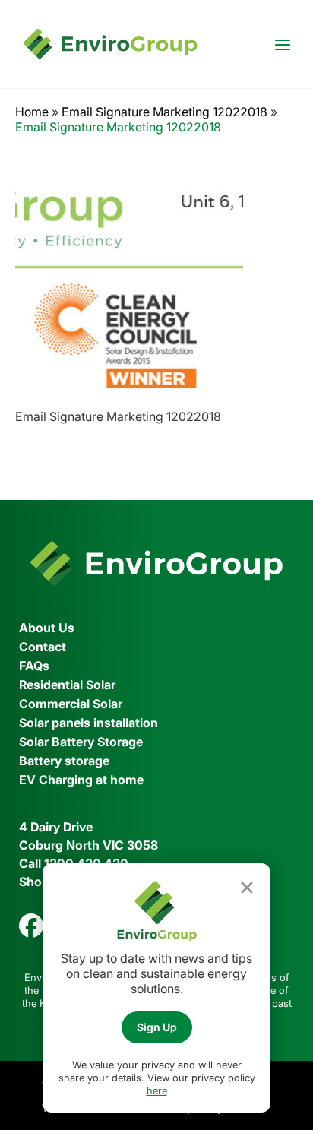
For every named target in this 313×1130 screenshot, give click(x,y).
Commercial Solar (70, 703)
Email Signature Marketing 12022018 (164, 111)
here (157, 1090)
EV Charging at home (81, 779)
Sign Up (157, 1027)
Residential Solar (67, 684)
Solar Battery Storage (81, 741)
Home (32, 111)
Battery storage (64, 760)
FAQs (34, 665)
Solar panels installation (88, 722)
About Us (46, 627)
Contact (42, 646)
